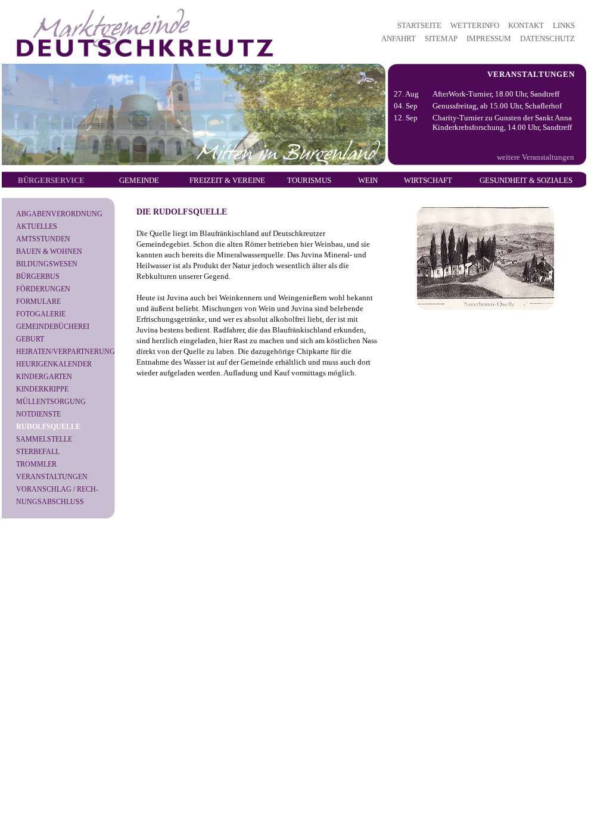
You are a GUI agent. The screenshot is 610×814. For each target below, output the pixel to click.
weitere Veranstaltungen (535, 157)
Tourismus (309, 180)
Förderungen (43, 289)
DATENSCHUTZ (547, 38)
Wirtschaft (428, 180)
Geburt (30, 339)
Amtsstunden (43, 239)
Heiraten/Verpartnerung (65, 351)
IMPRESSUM (488, 38)
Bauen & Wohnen (49, 251)
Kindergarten (44, 376)
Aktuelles (36, 226)
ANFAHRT (398, 38)
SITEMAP (441, 38)
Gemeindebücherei (52, 326)
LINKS (564, 25)
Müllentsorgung (51, 401)
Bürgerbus (38, 276)
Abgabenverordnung (59, 214)
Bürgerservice (51, 180)
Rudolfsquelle (48, 426)
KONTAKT (526, 25)
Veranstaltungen (52, 477)
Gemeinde (139, 180)
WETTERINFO (474, 25)
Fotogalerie (41, 314)
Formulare (38, 301)
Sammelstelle (44, 439)
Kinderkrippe (42, 389)
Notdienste (38, 414)
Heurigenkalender (54, 364)
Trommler (36, 464)
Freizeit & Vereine (227, 180)
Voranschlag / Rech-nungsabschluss (57, 495)
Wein (368, 180)
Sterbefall (38, 452)
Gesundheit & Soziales (526, 180)
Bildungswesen (46, 264)
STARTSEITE (419, 25)
